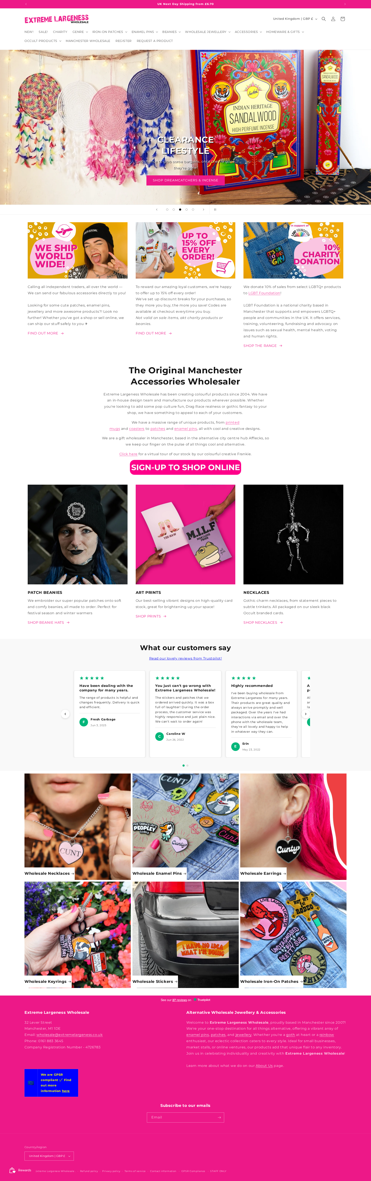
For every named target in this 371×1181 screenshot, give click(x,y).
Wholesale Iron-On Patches (269, 981)
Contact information (163, 1171)
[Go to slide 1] (183, 765)
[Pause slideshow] (214, 209)
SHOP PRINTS (148, 616)
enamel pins (185, 429)
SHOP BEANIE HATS (46, 622)
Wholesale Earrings (261, 873)
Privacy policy (111, 1171)
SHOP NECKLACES (260, 622)
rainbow (326, 1035)
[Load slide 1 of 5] (167, 209)
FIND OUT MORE (43, 333)
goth (290, 1035)
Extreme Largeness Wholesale (55, 1171)
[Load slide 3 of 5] (180, 209)
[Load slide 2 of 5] (173, 209)
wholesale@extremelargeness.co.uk (69, 1035)
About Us (264, 1066)
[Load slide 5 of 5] (193, 209)
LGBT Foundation (264, 293)
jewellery (244, 1035)
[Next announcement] (345, 4)
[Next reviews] (305, 714)
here (66, 1091)
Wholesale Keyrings (45, 981)
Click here (128, 454)
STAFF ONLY (218, 1171)
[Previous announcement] (26, 4)
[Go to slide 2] (187, 765)
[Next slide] (203, 209)
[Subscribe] (219, 1117)
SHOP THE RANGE (185, 180)
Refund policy (89, 1171)
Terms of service (135, 1171)
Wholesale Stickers (152, 981)
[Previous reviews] (65, 714)
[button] (80, 31)
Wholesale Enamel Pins (157, 873)
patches (158, 429)
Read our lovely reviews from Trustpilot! (185, 658)
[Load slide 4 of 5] (186, 209)
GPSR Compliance (193, 1171)
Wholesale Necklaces (47, 873)
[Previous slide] (156, 209)
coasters (136, 429)
